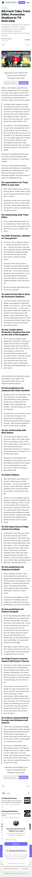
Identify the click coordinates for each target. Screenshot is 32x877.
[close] (26, 821)
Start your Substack (11, 869)
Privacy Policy (21, 858)
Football (4, 8)
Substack (7, 873)
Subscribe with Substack (17, 851)
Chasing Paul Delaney (9, 811)
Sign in (28, 2)
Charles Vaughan (6, 38)
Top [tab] (3, 793)
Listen (28, 40)
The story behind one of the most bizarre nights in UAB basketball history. (11, 801)
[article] (16, 802)
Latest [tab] (8, 793)
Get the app (24, 869)
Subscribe (22, 2)
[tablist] (6, 793)
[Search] (29, 793)
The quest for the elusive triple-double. (10, 814)
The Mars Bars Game (9, 798)
